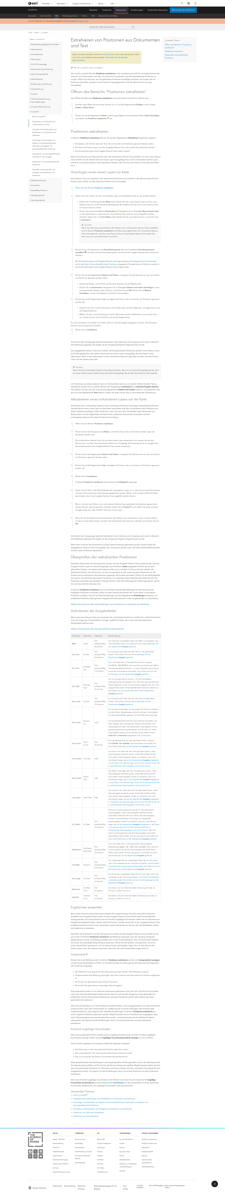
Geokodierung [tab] (37, 89)
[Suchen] (182, 3)
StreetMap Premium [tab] (39, 190)
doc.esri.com (82, 21)
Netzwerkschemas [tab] (38, 180)
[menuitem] (62, 1139)
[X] (35, 1151)
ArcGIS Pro (32, 10)
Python (84, 16)
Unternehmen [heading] (125, 1133)
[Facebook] (30, 1151)
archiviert (103, 54)
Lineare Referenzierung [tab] (40, 107)
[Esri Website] (33, 3)
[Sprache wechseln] (188, 3)
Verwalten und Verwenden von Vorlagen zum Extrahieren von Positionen (43, 172)
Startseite (32, 16)
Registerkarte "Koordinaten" (145, 261)
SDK (93, 16)
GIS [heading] (98, 1133)
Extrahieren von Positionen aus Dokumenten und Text (43, 123)
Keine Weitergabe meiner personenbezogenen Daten (167, 1187)
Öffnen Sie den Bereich (94, 188)
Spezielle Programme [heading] (150, 1133)
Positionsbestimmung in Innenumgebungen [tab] (40, 100)
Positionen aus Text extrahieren (86, 1116)
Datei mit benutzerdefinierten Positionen (101, 264)
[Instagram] (35, 1156)
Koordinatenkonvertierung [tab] (42, 69)
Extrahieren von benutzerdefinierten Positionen (45, 163)
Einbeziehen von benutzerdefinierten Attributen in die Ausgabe (46, 155)
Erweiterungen (137, 10)
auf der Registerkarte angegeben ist (134, 824)
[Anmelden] (195, 3)
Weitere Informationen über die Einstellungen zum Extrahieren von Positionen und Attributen (110, 604)
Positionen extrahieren (174, 51)
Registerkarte (112, 1083)
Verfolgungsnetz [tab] (37, 195)
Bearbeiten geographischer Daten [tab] (45, 44)
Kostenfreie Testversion (157, 10)
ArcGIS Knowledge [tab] (39, 64)
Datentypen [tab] (36, 59)
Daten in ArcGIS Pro (37, 39)
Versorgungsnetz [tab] (38, 200)
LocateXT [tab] (35, 112)
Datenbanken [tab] (36, 49)
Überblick (93, 10)
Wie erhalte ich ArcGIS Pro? (183, 10)
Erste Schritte (45, 16)
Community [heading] (79, 1133)
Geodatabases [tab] (37, 54)
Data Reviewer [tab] (37, 79)
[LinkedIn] (41, 1151)
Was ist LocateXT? (39, 117)
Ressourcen (121, 10)
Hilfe (57, 16)
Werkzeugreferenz (70, 16)
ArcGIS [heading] (55, 1133)
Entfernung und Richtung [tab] (41, 84)
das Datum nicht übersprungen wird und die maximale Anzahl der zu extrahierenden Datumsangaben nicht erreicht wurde (134, 827)
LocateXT (44, 32)
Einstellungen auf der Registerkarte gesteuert (129, 674)
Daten (36, 32)
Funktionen (106, 10)
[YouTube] (41, 1156)
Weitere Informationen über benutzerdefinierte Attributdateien (97, 629)
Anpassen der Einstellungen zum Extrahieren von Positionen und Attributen (44, 132)
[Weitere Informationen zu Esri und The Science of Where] (35, 1140)
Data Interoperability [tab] (39, 74)
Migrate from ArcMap (108, 16)
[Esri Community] (30, 1156)
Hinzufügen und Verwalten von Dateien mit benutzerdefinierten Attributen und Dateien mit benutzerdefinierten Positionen (44, 144)
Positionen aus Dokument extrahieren (88, 1112)
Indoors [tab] (34, 94)
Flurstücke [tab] (35, 185)
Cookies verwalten (139, 1187)
